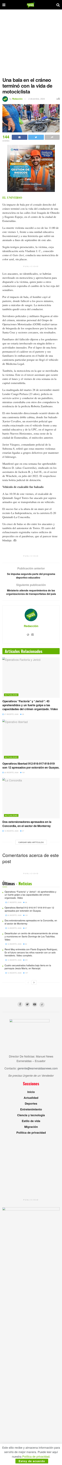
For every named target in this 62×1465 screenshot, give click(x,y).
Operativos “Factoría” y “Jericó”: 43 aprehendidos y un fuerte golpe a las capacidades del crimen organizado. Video (30, 705)
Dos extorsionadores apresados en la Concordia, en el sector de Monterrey (26, 824)
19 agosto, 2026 (11, 831)
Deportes (31, 1103)
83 (26, 944)
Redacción (17, 98)
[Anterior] (28, 982)
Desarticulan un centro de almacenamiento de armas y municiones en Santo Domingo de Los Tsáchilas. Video (31, 936)
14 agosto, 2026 (14, 960)
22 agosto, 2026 (11, 772)
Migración (31, 1127)
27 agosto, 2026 (11, 714)
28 (23, 714)
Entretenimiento (31, 1109)
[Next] (34, 982)
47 (23, 831)
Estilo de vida (31, 1121)
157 (26, 973)
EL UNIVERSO (12, 198)
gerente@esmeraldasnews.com (37, 1068)
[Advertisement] (31, 41)
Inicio (31, 1092)
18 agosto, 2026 (14, 944)
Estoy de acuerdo (32, 1461)
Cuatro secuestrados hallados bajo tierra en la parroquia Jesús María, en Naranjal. (28, 967)
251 (26, 960)
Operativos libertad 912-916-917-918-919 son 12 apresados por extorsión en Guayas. (30, 765)
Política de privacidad (31, 1133)
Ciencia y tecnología (31, 1115)
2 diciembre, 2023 (36, 98)
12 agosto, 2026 (14, 973)
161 (23, 772)
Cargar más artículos (31, 842)
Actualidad (11, 694)
